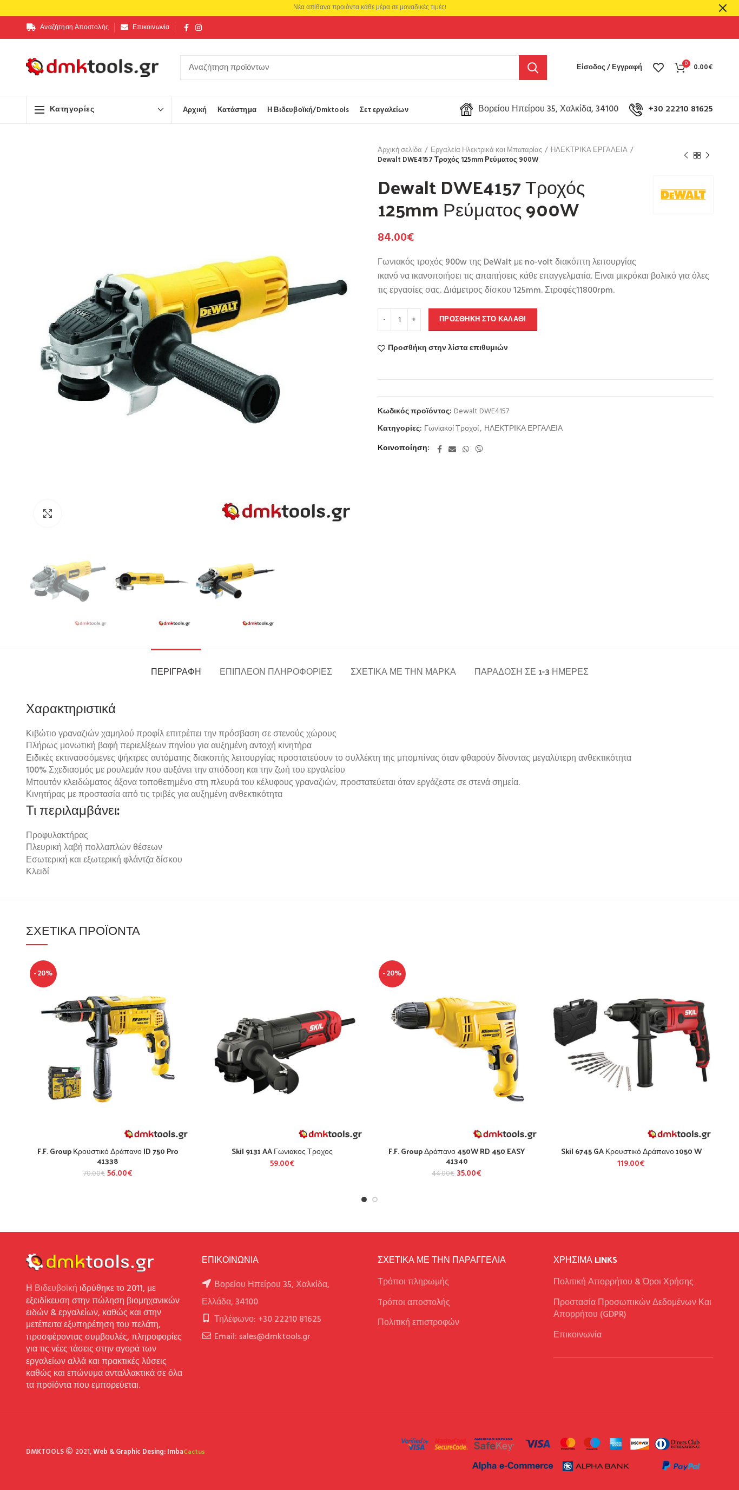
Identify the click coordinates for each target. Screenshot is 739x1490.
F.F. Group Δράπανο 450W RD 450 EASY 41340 (456, 1156)
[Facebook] (186, 28)
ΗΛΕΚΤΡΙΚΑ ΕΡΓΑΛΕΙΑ (589, 150)
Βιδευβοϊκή (56, 1289)
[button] (181, 998)
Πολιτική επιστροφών (418, 1323)
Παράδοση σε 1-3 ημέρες (531, 671)
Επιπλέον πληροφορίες (276, 671)
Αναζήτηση (533, 67)
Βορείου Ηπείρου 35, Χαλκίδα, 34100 (548, 109)
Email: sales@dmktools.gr (262, 1337)
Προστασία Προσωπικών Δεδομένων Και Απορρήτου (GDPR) (632, 1309)
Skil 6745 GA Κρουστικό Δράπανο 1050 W (631, 1151)
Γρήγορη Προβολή (181, 1023)
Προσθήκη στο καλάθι (482, 319)
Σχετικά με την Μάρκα (403, 671)
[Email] (452, 449)
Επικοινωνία (577, 1335)
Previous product (686, 155)
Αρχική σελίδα (400, 150)
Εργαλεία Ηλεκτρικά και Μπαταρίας (486, 150)
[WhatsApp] (465, 449)
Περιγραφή (176, 671)
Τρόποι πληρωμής (413, 1282)
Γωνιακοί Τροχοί (451, 429)
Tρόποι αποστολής (414, 1303)
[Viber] (479, 449)
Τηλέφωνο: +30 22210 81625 (267, 1320)
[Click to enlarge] (47, 513)
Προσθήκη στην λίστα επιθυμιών (448, 348)
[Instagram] (198, 28)
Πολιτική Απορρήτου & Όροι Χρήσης (623, 1282)
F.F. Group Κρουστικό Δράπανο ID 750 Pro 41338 (108, 1156)
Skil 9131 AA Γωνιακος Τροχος (282, 1151)
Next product (707, 155)
